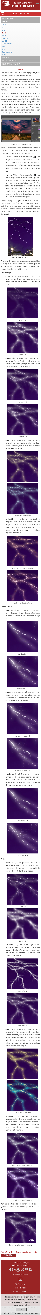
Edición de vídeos (20, 1288)
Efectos (5, 21)
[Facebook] (10, 1270)
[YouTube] (18, 1270)
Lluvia (4, 25)
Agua (3, 30)
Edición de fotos (20, 1284)
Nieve (4, 54)
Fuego (4, 46)
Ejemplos (5, 57)
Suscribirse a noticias (20, 1274)
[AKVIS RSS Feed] (30, 1270)
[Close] (39, 1297)
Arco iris (4, 41)
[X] (22, 1270)
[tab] (20, 18)
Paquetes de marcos (20, 1291)
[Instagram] (14, 1270)
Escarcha (5, 38)
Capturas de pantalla (9, 61)
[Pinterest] (26, 1270)
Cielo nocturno (7, 52)
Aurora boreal (6, 44)
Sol (3, 27)
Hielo (3, 49)
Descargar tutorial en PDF (11, 64)
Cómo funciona (7, 18)
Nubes (4, 35)
